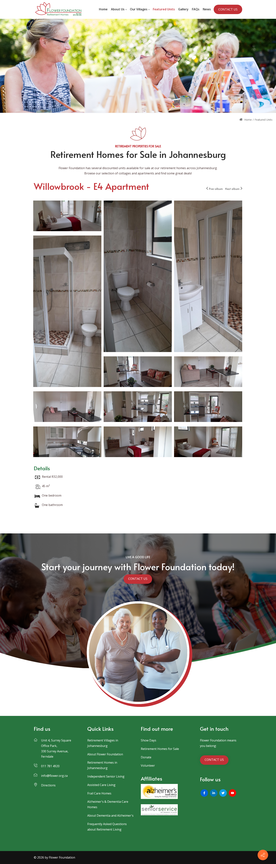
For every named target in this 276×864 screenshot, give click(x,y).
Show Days (148, 740)
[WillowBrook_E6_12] (208, 372)
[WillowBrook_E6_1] (138, 372)
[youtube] (232, 793)
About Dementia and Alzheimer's (110, 815)
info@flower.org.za (54, 776)
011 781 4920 (50, 766)
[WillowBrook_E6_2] (67, 312)
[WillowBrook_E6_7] (138, 442)
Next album (232, 189)
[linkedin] (213, 793)
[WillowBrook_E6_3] (208, 277)
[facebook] (204, 793)
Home (248, 119)
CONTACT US (228, 9)
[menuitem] (103, 9)
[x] (223, 793)
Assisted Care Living (101, 785)
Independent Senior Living (105, 776)
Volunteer (148, 765)
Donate (146, 757)
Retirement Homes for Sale (160, 749)
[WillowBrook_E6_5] (67, 216)
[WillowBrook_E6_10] (138, 407)
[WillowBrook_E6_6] (208, 442)
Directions (48, 785)
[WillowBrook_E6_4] (138, 277)
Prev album (216, 189)
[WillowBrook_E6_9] (208, 407)
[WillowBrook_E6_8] (67, 442)
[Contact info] (263, 855)
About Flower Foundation (105, 754)
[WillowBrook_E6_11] (67, 407)
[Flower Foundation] (58, 9)
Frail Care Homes (99, 793)
